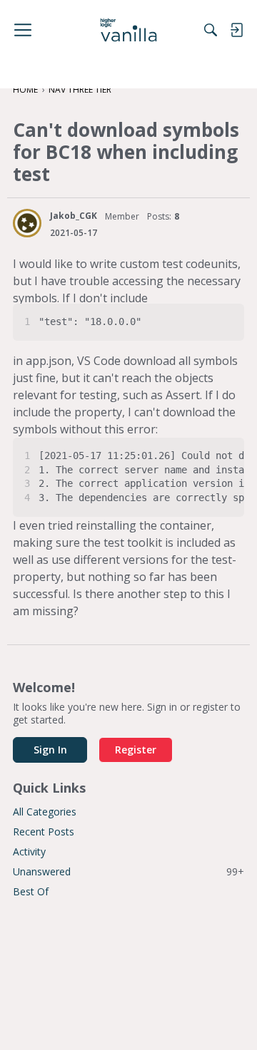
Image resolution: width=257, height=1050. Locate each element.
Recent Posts (43, 831)
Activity (29, 851)
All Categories (44, 811)
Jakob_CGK (73, 216)
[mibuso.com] (129, 30)
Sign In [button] (50, 749)
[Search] (210, 30)
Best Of (31, 891)
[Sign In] (236, 30)
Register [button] (135, 749)
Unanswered (128, 871)
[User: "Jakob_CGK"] (27, 223)
